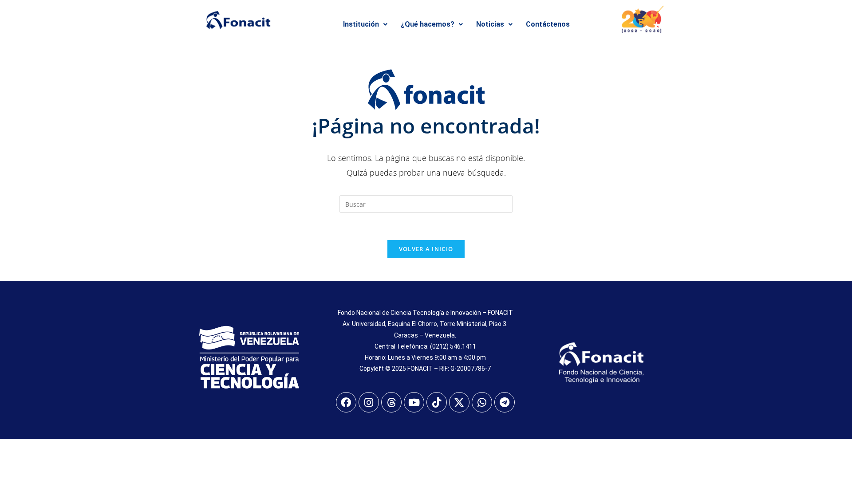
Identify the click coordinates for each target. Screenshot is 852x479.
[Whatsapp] (482, 402)
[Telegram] (504, 402)
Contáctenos (548, 24)
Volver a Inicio (426, 249)
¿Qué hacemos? (427, 24)
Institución (361, 24)
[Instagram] (369, 402)
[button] (365, 24)
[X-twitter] (459, 402)
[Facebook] (346, 402)
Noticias (490, 24)
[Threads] (391, 402)
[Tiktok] (436, 402)
